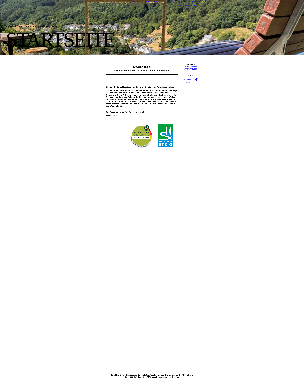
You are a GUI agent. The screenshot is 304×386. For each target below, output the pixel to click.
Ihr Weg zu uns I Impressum (186, 5)
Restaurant (157, 1)
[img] (152, 27)
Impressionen (191, 1)
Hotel (147, 1)
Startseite (137, 1)
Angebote (169, 1)
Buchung (180, 1)
